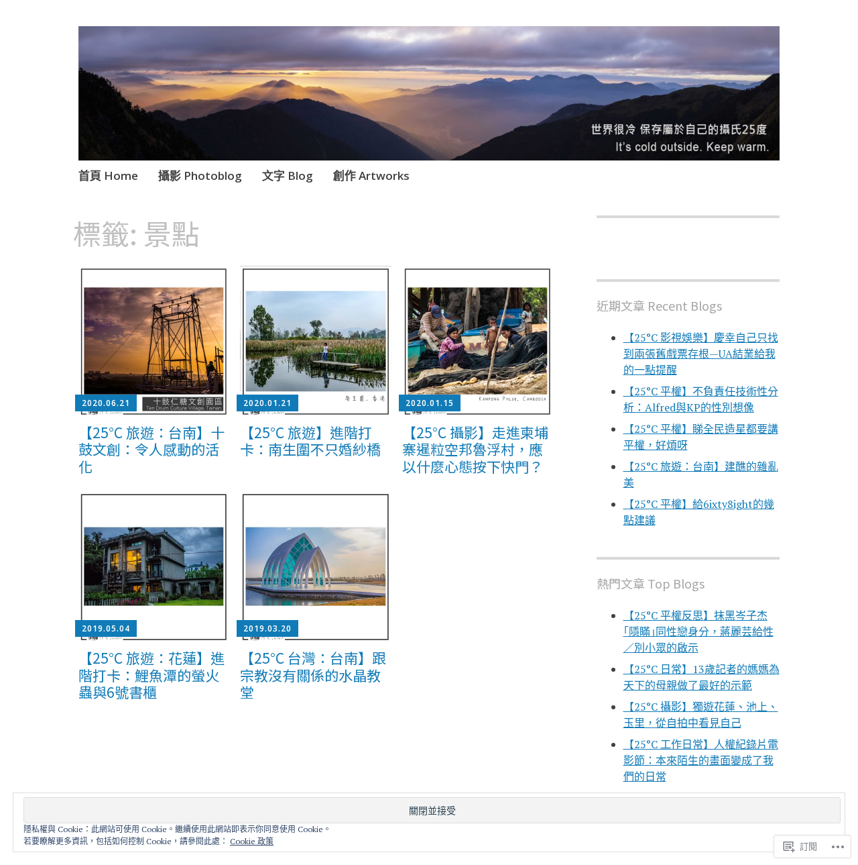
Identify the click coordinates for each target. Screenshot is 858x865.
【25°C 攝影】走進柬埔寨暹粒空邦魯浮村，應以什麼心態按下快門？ (475, 449)
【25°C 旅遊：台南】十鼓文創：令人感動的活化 (151, 449)
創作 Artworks (371, 175)
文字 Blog (287, 175)
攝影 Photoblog (200, 175)
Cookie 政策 (251, 841)
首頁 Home (108, 175)
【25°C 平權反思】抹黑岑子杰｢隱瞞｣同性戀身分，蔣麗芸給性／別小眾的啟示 (698, 631)
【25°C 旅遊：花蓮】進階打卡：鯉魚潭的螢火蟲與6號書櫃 (151, 674)
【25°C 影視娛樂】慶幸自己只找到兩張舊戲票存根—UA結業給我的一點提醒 (700, 353)
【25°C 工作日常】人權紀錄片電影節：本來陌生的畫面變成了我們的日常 (700, 760)
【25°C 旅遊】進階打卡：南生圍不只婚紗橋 (310, 440)
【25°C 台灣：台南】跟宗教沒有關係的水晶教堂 (313, 674)
